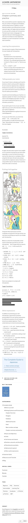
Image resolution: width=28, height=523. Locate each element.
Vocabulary (13, 491)
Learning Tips (15, 488)
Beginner (5, 485)
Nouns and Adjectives (11, 433)
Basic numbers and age (12, 427)
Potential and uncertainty (11, 445)
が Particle (20, 491)
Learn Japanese (11, 2)
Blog (4, 460)
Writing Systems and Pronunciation (14, 410)
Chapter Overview (10, 413)
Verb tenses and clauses (11, 439)
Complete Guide (7, 405)
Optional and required (11, 448)
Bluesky (4, 473)
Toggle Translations (7, 132)
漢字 (11, 494)
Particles (5, 491)
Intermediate (6, 488)
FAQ (11, 485)
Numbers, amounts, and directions (14, 442)
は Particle (6, 494)
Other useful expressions (12, 451)
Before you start (9, 407)
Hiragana (8, 416)
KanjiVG (15, 509)
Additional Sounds (10, 421)
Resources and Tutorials (9, 457)
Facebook (4, 470)
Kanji (7, 424)
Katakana (8, 418)
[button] (22, 521)
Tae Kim (13, 13)
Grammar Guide (7, 454)
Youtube (4, 476)
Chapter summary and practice (14, 430)
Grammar (16, 485)
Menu (14, 8)
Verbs (6, 436)
